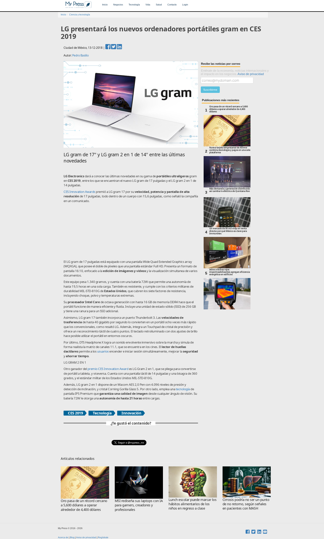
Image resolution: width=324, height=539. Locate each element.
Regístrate (103, 537)
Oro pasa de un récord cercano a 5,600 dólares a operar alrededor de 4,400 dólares (228, 109)
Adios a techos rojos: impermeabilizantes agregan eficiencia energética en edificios (229, 272)
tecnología (183, 389)
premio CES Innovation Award (108, 369)
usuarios (103, 351)
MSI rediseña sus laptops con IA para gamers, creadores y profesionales (139, 505)
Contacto (172, 4)
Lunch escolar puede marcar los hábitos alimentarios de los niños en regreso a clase (192, 504)
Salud (159, 4)
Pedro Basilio (80, 55)
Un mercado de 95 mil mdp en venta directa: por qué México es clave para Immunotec (228, 231)
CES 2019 (75, 413)
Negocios (118, 4)
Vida (148, 4)
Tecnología (134, 4)
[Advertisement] (131, 231)
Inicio (105, 4)
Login (185, 4)
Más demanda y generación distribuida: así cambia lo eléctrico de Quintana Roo (229, 190)
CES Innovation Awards (79, 191)
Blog (72, 537)
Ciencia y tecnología (79, 14)
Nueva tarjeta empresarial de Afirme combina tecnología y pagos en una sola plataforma (229, 150)
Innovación (131, 413)
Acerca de (63, 537)
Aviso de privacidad (251, 74)
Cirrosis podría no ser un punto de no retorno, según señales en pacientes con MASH (246, 504)
